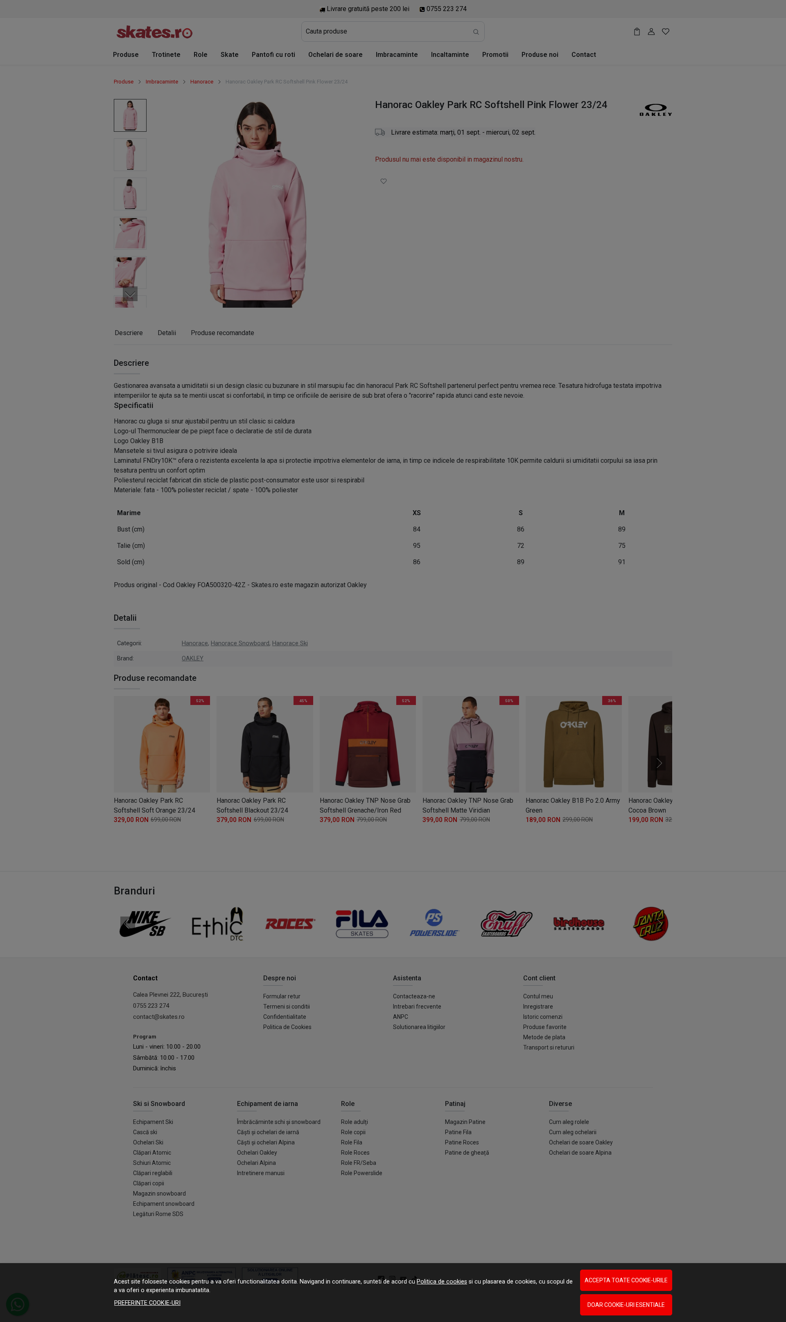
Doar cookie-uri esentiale (626, 1305)
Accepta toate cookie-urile (626, 1280)
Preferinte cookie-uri (147, 1302)
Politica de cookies (442, 1281)
